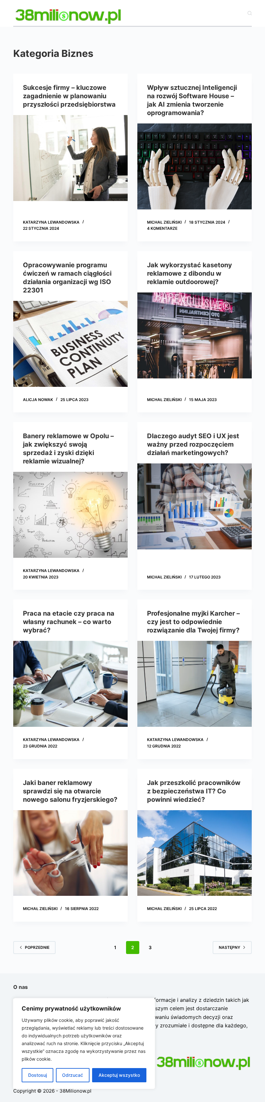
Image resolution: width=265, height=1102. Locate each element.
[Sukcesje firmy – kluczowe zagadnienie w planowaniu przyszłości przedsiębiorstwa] (70, 158)
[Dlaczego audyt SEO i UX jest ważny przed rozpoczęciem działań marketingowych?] (194, 506)
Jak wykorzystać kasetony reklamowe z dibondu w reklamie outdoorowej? (189, 273)
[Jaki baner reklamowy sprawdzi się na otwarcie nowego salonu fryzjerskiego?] (70, 853)
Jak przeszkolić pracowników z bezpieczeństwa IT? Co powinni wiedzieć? (193, 791)
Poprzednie (37, 947)
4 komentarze (162, 228)
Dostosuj (37, 1075)
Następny (229, 947)
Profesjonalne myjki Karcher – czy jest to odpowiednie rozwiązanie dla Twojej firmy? (193, 621)
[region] (84, 1043)
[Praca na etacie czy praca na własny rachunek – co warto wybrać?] (70, 684)
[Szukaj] (250, 13)
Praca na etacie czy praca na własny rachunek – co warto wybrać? (68, 621)
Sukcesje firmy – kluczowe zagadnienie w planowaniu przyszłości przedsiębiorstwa (69, 96)
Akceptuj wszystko (119, 1075)
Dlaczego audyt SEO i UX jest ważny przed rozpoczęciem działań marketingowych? (193, 444)
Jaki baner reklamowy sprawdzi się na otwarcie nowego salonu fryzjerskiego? (70, 791)
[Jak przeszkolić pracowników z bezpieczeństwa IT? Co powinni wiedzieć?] (194, 853)
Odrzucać (72, 1075)
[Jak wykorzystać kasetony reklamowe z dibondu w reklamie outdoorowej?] (194, 335)
